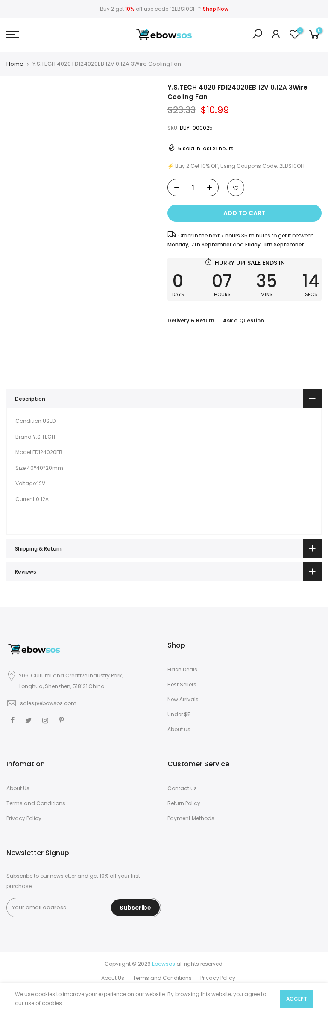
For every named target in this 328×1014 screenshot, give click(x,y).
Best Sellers (181, 684)
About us (178, 729)
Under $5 (179, 714)
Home (14, 64)
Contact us (182, 788)
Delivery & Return (190, 320)
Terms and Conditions (35, 803)
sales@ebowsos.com (48, 703)
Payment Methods (190, 818)
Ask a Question (243, 320)
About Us (17, 788)
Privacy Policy (23, 818)
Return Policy (183, 803)
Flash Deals (182, 669)
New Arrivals (183, 699)
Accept (296, 998)
